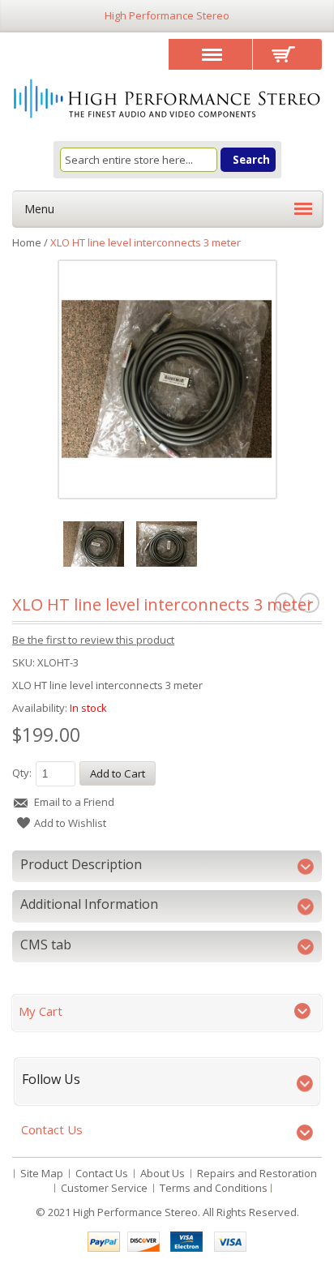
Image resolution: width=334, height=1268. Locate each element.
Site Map (41, 1173)
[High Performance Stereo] (167, 100)
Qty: (22, 772)
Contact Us (101, 1173)
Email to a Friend (74, 802)
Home (26, 242)
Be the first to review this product (93, 639)
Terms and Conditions (214, 1187)
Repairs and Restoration (257, 1173)
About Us (162, 1173)
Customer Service (104, 1187)
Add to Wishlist (70, 823)
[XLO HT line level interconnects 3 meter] (167, 378)
